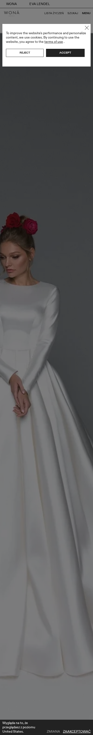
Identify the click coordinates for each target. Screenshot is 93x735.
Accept (65, 53)
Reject (25, 53)
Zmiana (53, 731)
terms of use (53, 41)
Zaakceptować (77, 731)
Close (87, 28)
